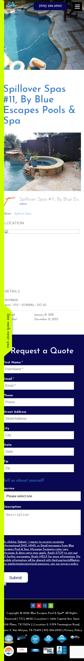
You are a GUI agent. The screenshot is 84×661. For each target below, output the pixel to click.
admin (23, 203)
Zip (5, 461)
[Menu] (77, 6)
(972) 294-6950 (50, 6)
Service (8, 488)
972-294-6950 (53, 630)
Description (12, 506)
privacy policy (69, 563)
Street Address (14, 412)
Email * (8, 379)
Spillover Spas (23, 213)
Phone (8, 395)
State (7, 445)
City (6, 428)
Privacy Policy (73, 630)
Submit (15, 577)
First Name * (13, 362)
